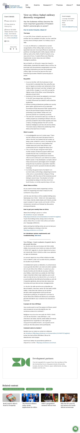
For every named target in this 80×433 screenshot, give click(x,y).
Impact (17, 423)
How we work (19, 421)
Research (47, 5)
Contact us (18, 428)
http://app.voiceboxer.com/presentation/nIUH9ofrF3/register (42, 216)
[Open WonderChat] (75, 428)
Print (7, 41)
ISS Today (27, 6)
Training (4, 428)
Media (17, 426)
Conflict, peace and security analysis (14, 389)
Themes (59, 5)
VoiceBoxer (14, 38)
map (6, 33)
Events (37, 5)
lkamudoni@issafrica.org (69, 26)
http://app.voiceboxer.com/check (33, 230)
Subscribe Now (70, 423)
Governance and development (35, 389)
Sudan (49, 389)
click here (38, 235)
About (69, 5)
